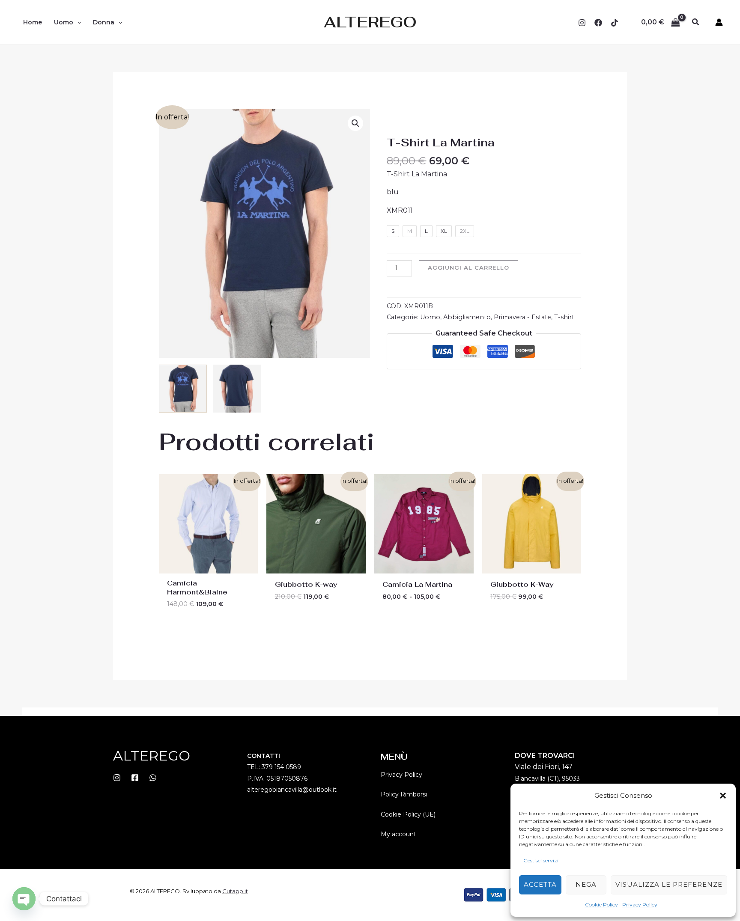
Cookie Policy (601, 904)
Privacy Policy (639, 904)
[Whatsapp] (153, 777)
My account (398, 834)
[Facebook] (598, 23)
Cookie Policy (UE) (408, 814)
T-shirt (564, 317)
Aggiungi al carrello (468, 267)
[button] (723, 795)
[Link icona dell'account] (719, 22)
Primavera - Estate (522, 317)
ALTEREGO (370, 22)
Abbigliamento (467, 317)
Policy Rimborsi (404, 794)
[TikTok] (614, 23)
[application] (77, 22)
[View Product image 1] (183, 389)
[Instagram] (582, 23)
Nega (586, 884)
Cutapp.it (235, 891)
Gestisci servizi (540, 860)
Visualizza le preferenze (668, 884)
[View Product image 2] (237, 389)
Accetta (540, 884)
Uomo (430, 317)
